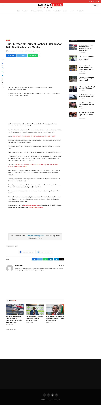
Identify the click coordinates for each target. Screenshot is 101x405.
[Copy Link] (2, 86)
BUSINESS (25, 11)
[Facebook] (2, 63)
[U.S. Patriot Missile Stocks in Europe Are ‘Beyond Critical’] (73, 97)
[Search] (98, 1)
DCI (16, 246)
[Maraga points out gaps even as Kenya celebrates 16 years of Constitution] (55, 309)
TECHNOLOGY (57, 11)
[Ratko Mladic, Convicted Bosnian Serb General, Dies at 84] (73, 105)
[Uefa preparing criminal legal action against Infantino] (73, 89)
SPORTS (65, 11)
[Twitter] (2, 67)
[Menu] (3, 5)
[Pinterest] (2, 79)
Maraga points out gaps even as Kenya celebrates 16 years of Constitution (55, 318)
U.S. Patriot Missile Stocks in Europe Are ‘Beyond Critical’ (87, 95)
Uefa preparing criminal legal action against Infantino (87, 87)
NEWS (18, 11)
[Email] (2, 82)
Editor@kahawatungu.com (31, 205)
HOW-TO (72, 11)
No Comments (29, 51)
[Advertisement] (50, 26)
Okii (59, 399)
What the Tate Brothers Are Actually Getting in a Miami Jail (86, 114)
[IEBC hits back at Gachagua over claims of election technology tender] (35, 309)
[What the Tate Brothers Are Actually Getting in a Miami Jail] (73, 114)
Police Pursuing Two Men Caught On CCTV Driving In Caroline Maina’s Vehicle (33, 136)
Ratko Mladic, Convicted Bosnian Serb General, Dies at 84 (86, 104)
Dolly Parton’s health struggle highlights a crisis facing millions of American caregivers (86, 68)
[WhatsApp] (2, 71)
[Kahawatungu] (50, 6)
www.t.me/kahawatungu (35, 207)
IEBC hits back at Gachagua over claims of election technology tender (34, 318)
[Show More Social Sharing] (39, 55)
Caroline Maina (10, 246)
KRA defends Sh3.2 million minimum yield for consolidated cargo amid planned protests (14, 319)
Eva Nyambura (13, 51)
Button (95, 5)
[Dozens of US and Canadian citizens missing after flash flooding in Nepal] (73, 79)
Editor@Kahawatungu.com (35, 236)
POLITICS (47, 11)
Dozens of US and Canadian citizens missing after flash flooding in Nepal (86, 79)
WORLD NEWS (80, 11)
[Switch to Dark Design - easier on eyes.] (96, 1)
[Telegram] (2, 75)
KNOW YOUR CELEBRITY (36, 11)
